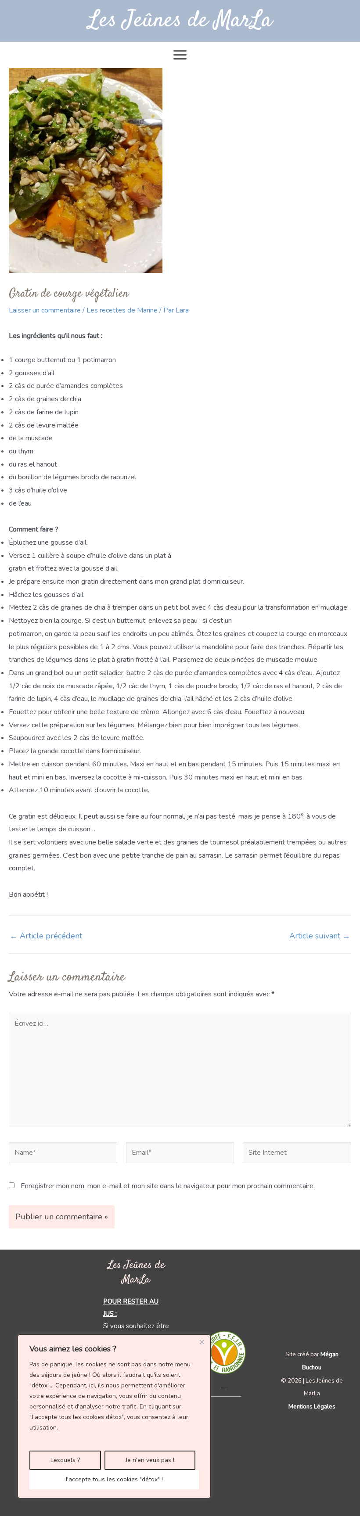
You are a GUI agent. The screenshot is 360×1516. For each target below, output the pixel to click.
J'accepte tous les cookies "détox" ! (114, 1479)
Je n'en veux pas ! (150, 1460)
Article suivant (319, 936)
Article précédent (46, 936)
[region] (114, 1416)
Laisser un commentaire (45, 310)
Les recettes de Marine (122, 310)
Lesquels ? (65, 1460)
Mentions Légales (311, 1407)
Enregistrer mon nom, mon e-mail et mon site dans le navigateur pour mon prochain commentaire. (168, 1186)
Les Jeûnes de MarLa (180, 20)
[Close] (201, 1341)
